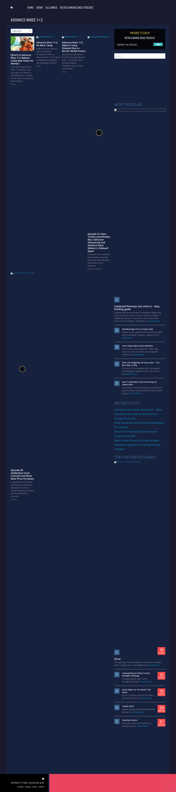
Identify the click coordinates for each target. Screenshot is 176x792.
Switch (38, 66)
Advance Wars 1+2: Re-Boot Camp (46, 44)
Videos (13, 84)
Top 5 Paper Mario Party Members (137, 346)
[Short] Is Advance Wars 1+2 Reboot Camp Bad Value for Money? (22, 59)
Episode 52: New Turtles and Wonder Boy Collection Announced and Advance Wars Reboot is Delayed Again (99, 242)
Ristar (117, 658)
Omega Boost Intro (125, 418)
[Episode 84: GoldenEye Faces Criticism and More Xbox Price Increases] (22, 369)
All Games (51, 7)
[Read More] (154, 321)
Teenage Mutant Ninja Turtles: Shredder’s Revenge (136, 674)
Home (30, 7)
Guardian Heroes (129, 720)
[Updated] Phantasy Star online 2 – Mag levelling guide (136, 308)
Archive (21, 787)
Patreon (158, 44)
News (39, 7)
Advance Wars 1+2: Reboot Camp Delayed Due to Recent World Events (73, 47)
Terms (34, 787)
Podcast (98, 269)
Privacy (28, 787)
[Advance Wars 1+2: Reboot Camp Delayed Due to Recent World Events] (74, 37)
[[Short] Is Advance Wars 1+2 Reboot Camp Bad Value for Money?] (22, 43)
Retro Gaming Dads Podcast (76, 7)
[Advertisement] (139, 81)
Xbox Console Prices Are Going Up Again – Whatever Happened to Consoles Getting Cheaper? (137, 445)
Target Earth (128, 706)
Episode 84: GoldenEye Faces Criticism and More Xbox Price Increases (22, 474)
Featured (91, 269)
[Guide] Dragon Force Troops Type (137, 329)
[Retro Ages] (16, 6)
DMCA (41, 787)
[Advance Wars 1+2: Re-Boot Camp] (48, 37)
